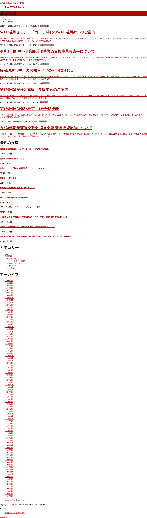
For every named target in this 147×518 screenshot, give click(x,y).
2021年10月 (9, 419)
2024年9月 (9, 334)
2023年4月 (9, 375)
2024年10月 (9, 332)
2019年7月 (9, 482)
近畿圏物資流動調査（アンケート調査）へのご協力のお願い (25, 149)
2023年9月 (9, 363)
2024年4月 (9, 346)
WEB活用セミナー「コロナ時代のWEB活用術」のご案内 (47, 32)
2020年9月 (9, 448)
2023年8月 (9, 365)
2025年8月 (9, 307)
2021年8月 (9, 423)
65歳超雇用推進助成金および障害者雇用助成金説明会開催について (27, 227)
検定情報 (45, 83)
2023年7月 (9, 368)
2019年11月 (9, 472)
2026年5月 (9, 288)
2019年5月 (9, 486)
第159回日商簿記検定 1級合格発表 (29, 109)
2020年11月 (9, 445)
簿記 (6, 254)
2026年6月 (9, 286)
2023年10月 (9, 361)
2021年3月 (9, 436)
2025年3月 (9, 319)
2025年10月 (9, 302)
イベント (45, 26)
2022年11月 (9, 387)
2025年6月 (9, 312)
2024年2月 (9, 351)
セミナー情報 (19, 261)
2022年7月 (9, 397)
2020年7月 (9, 452)
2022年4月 (9, 404)
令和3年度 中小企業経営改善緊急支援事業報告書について (47, 51)
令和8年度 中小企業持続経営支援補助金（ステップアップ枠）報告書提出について (34, 217)
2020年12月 (9, 443)
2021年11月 (9, 416)
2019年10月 (9, 474)
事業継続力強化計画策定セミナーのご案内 (17, 188)
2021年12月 (9, 414)
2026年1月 (9, 295)
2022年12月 (9, 385)
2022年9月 (9, 392)
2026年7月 (9, 283)
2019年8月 (9, 479)
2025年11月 (9, 300)
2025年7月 (9, 310)
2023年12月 (9, 356)
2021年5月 (9, 431)
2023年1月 (9, 382)
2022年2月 (9, 409)
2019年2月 (9, 494)
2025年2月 (9, 322)
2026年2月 (9, 293)
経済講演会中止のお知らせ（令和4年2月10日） (39, 70)
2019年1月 (9, 496)
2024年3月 (9, 348)
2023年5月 (9, 373)
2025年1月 (9, 324)
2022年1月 (9, 411)
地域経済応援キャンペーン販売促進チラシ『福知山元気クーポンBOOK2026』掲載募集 (36, 236)
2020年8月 (9, 450)
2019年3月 (9, 491)
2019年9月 (9, 477)
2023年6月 (9, 370)
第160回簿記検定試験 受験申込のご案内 (34, 89)
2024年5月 (9, 344)
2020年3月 (9, 462)
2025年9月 (9, 305)
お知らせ (45, 64)
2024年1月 (9, 353)
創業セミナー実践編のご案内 (12, 159)
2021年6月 (9, 428)
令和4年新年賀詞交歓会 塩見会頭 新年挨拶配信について (46, 128)
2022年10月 (9, 390)
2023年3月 (9, 377)
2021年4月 (9, 433)
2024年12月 (9, 327)
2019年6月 (9, 484)
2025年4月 (9, 317)
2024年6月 (9, 341)
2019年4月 (9, 489)
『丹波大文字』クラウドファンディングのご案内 (20, 207)
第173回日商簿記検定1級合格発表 (14, 198)
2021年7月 (9, 426)
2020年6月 (9, 455)
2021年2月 (9, 438)
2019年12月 (9, 469)
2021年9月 (9, 421)
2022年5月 (9, 402)
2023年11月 (9, 358)
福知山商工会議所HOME (15, 500)
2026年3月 (9, 290)
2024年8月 (9, 336)
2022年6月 (9, 399)
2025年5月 (9, 315)
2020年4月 (9, 460)
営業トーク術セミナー (9, 178)
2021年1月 (9, 440)
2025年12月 (9, 298)
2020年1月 (9, 467)
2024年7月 (9, 339)
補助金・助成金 (47, 45)
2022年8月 (9, 394)
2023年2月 (9, 380)
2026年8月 (9, 281)
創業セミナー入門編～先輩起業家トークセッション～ (22, 168)
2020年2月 (9, 465)
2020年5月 (9, 457)
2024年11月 (9, 329)
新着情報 (8, 256)
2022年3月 (9, 407)
